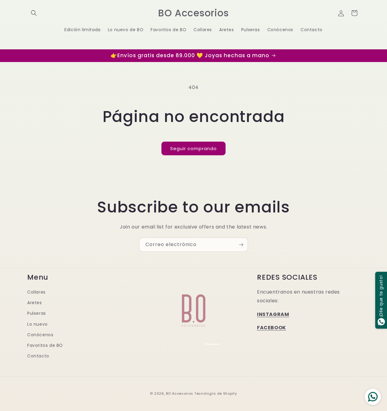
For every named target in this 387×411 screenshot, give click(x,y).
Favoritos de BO (45, 345)
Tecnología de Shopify (215, 393)
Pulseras (36, 313)
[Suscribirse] (241, 245)
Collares (36, 292)
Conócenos (40, 334)
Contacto (38, 356)
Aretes (34, 302)
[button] (34, 13)
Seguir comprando (193, 148)
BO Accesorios (179, 393)
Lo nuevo (37, 324)
